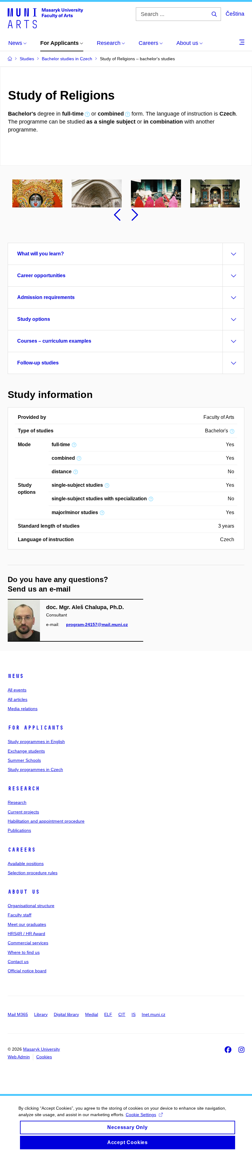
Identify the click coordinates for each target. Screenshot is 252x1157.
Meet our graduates (27, 924)
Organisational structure (31, 905)
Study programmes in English (36, 741)
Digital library (66, 1014)
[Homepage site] (45, 17)
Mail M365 (18, 1014)
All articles (17, 699)
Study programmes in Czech (35, 769)
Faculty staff (19, 914)
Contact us (18, 961)
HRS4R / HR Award (26, 933)
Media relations (22, 708)
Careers (22, 849)
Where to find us (24, 952)
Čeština (235, 14)
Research (24, 788)
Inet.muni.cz (153, 1014)
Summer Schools (24, 760)
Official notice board (27, 970)
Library (41, 1014)
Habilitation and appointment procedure (46, 821)
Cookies (44, 1056)
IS (134, 1014)
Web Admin (19, 1056)
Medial (91, 1014)
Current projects (23, 811)
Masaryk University (41, 1049)
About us (24, 891)
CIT (121, 1014)
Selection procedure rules (32, 872)
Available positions (26, 863)
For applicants (36, 727)
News (16, 676)
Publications (19, 830)
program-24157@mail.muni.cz (97, 624)
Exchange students (26, 751)
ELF (108, 1014)
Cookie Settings (141, 1114)
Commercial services (28, 942)
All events (17, 689)
